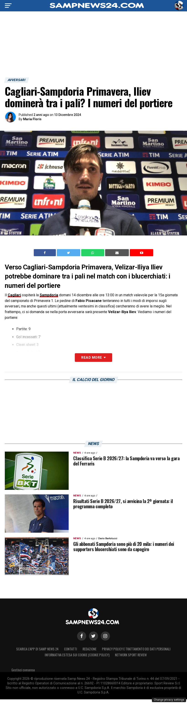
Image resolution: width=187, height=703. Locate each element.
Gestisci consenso (23, 669)
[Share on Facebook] (45, 252)
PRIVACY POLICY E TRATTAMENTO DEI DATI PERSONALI (136, 649)
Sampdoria (49, 295)
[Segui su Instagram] (105, 636)
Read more (91, 357)
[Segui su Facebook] (81, 636)
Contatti (70, 649)
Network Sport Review (131, 654)
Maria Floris (32, 119)
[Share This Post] (93, 252)
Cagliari (14, 295)
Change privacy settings (169, 699)
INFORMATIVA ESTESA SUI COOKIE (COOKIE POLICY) (77, 654)
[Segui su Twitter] (93, 636)
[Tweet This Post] (69, 252)
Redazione (89, 649)
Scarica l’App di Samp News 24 (37, 649)
